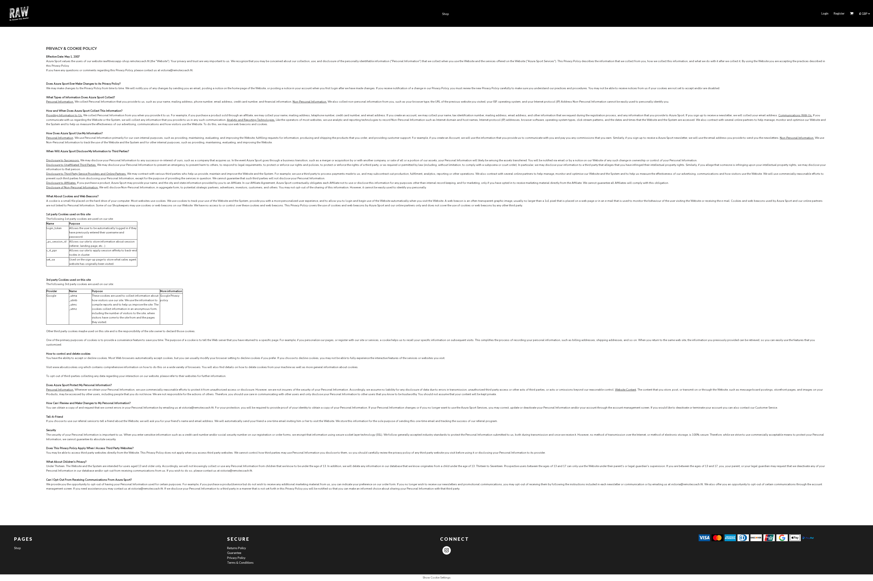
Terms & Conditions (240, 562)
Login (824, 13)
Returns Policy (236, 548)
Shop (17, 548)
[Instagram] (446, 550)
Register (839, 13)
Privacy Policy (236, 558)
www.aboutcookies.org (68, 367)
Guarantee (234, 553)
